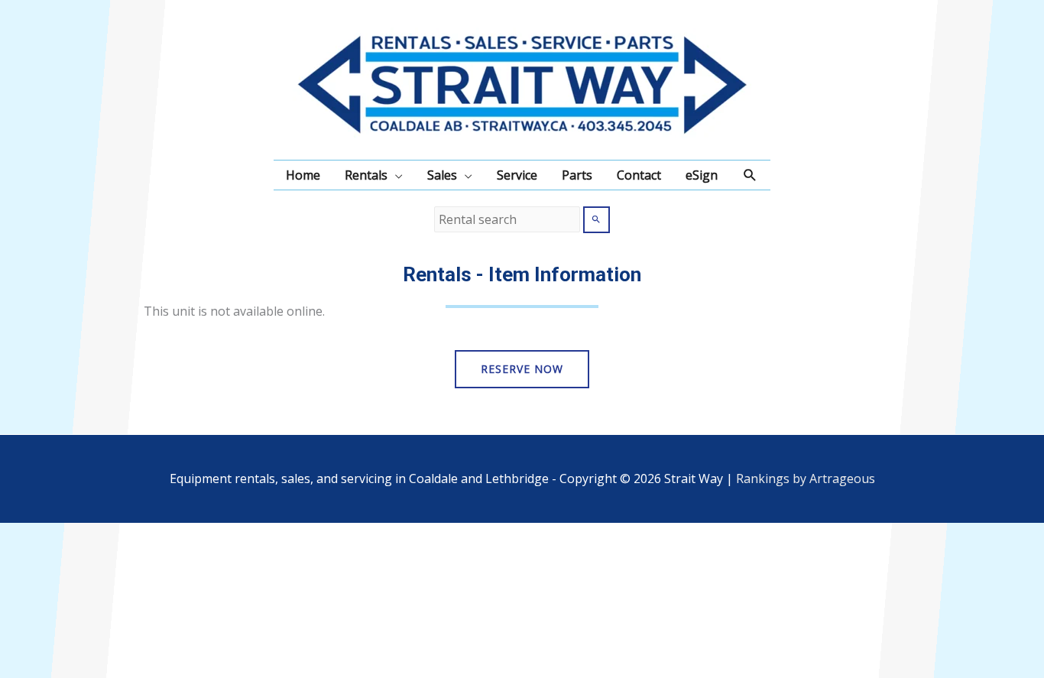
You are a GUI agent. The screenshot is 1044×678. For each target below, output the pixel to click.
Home (303, 175)
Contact (639, 175)
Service (517, 175)
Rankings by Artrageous (805, 478)
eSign (702, 175)
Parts (577, 175)
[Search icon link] (750, 175)
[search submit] (596, 219)
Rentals (366, 175)
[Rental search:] (508, 219)
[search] (507, 219)
